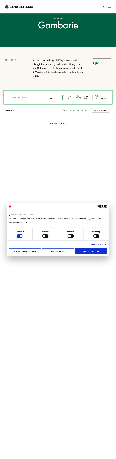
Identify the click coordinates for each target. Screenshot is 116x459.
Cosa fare (69, 97)
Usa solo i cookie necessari (25, 251)
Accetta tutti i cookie (91, 251)
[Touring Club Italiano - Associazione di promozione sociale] (19, 7)
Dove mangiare (105, 97)
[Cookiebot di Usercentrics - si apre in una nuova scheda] (97, 206)
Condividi (9, 60)
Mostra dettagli (97, 244)
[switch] (45, 236)
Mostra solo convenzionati (76, 110)
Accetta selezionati (58, 251)
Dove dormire (85, 97)
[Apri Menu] (109, 7)
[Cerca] (106, 7)
